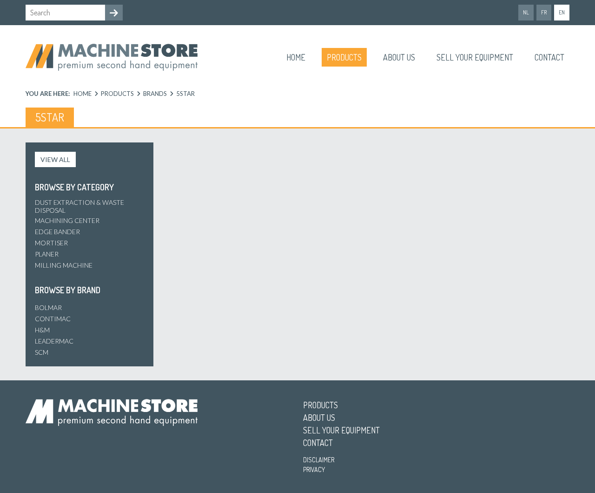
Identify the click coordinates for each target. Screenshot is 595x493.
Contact (549, 57)
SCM (41, 352)
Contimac (53, 319)
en (562, 12)
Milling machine (64, 265)
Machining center (67, 220)
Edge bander (57, 232)
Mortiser (51, 243)
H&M (42, 330)
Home (295, 57)
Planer (47, 254)
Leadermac (54, 341)
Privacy (314, 469)
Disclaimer (318, 460)
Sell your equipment (474, 57)
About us (399, 57)
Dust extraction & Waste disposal (79, 206)
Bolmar (48, 307)
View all (55, 159)
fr (544, 12)
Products (344, 57)
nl (526, 12)
